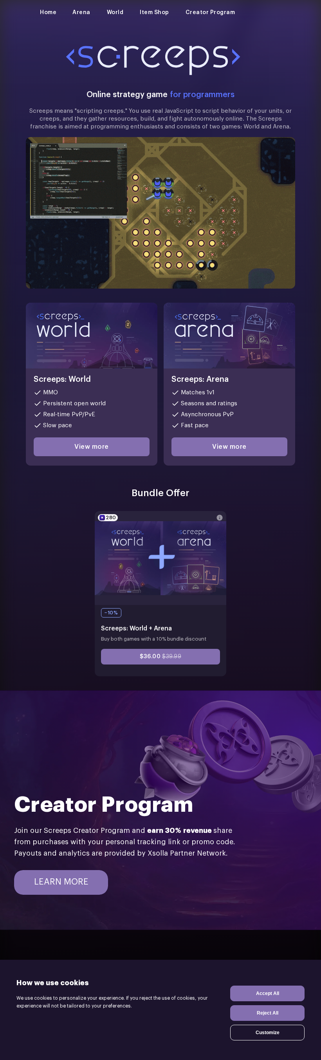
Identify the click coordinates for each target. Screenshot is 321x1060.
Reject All (267, 1013)
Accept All (267, 993)
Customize (268, 1032)
